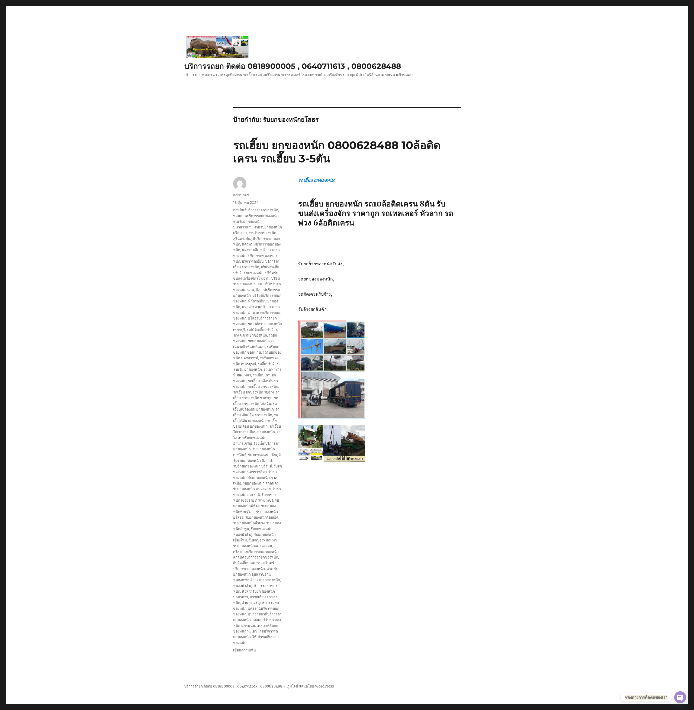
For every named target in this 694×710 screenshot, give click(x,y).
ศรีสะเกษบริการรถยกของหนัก (256, 551)
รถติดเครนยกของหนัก (250, 335)
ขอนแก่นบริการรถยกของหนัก (256, 216)
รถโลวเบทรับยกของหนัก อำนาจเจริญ (257, 438)
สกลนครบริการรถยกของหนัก (255, 557)
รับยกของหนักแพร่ (263, 540)
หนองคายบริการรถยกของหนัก (256, 580)
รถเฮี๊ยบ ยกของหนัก (316, 180)
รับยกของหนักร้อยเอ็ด (261, 517)
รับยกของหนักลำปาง (249, 523)
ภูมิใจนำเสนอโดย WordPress (310, 686)
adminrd (241, 195)
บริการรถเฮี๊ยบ (253, 261)
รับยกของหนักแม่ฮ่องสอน (252, 546)
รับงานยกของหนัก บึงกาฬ (252, 460)
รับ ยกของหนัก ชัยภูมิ (264, 455)
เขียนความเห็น (244, 650)
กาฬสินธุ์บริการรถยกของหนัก (255, 210)
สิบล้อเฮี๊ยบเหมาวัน (247, 563)
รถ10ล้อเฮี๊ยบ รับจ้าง (262, 329)
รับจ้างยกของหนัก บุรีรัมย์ (252, 466)
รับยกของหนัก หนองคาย (252, 489)
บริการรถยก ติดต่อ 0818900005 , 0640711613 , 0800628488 (292, 66)
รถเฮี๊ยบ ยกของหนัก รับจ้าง (253, 392)
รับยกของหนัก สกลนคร (261, 483)
